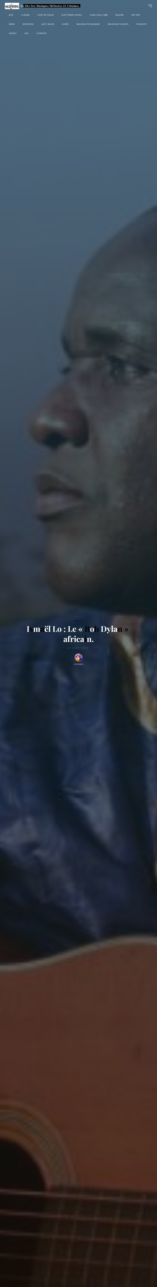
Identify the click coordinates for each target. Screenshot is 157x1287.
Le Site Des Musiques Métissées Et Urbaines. (50, 5)
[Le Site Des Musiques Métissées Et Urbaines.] (12, 6)
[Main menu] (150, 6)
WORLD (78, 620)
